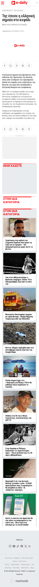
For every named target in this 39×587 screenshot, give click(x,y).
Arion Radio (16, 568)
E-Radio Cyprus (25, 564)
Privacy (15, 561)
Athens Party (25, 568)
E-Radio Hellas (15, 564)
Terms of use (22, 561)
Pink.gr (7, 564)
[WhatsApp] (10, 65)
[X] (16, 65)
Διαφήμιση (17, 558)
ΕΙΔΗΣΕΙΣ (7, 10)
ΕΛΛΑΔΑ (18, 10)
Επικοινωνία (8, 558)
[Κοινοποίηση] (28, 65)
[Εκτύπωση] (22, 65)
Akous (32, 568)
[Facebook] (4, 65)
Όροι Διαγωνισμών (27, 558)
